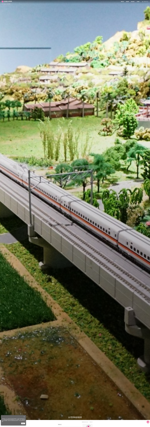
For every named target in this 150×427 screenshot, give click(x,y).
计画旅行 (138, 1)
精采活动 (122, 1)
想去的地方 (133, 1)
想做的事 (127, 1)
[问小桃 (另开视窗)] (148, 422)
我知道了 (23, 423)
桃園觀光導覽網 (7, 2)
